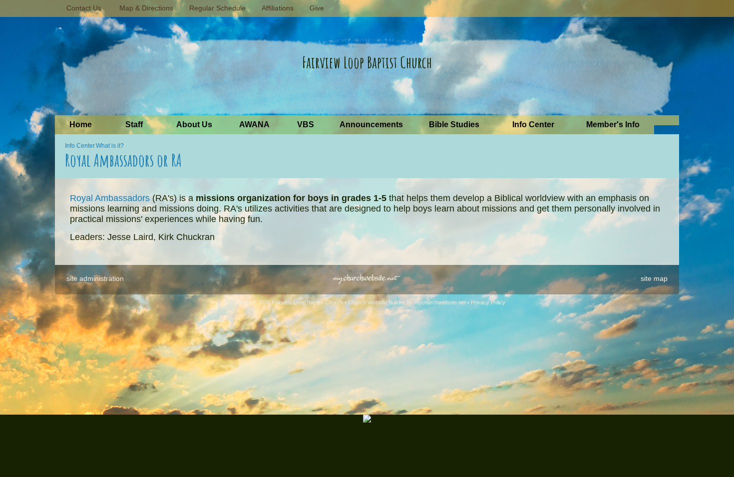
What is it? (110, 145)
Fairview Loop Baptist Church (367, 62)
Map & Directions (144, 8)
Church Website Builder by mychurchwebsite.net (407, 302)
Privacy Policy (488, 302)
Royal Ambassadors (110, 198)
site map (654, 278)
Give (315, 8)
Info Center (80, 145)
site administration (95, 278)
